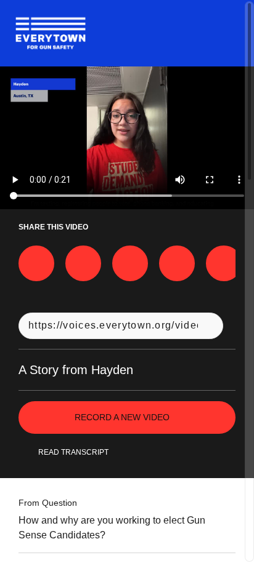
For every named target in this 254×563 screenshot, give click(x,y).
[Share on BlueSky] (177, 263)
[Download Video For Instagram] (130, 263)
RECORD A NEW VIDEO (122, 417)
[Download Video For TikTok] (224, 263)
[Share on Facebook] (36, 263)
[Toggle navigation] (228, 33)
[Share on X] (83, 263)
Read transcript (73, 452)
